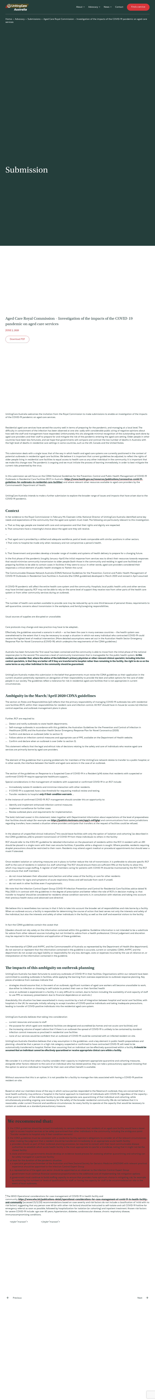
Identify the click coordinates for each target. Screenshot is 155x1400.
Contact (119, 7)
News (106, 7)
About (79, 7)
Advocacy (93, 7)
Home (8, 19)
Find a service (138, 7)
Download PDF (17, 339)
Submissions (34, 19)
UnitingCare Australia (17, 7)
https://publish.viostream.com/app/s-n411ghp (75, 820)
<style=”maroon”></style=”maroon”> (35, 1222)
